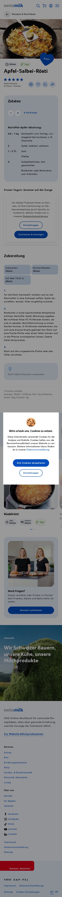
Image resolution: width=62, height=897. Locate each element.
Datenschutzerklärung (38, 449)
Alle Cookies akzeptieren (31, 463)
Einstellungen (31, 473)
